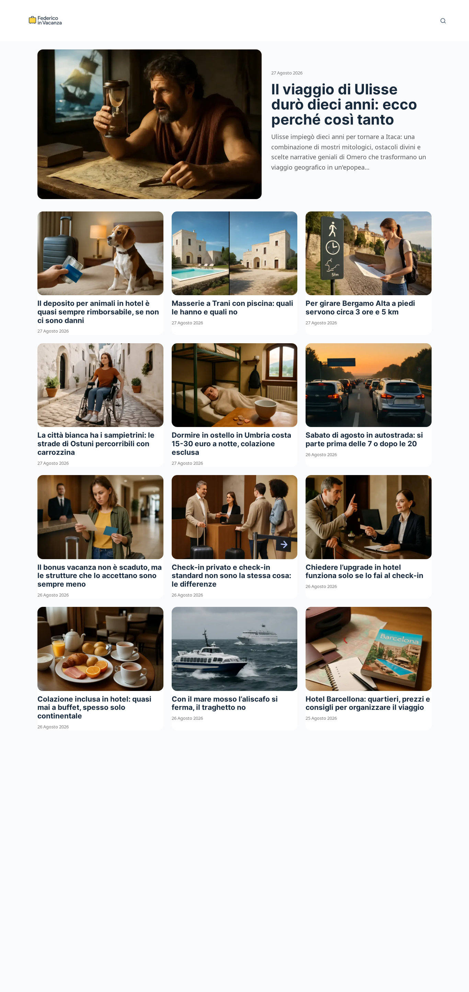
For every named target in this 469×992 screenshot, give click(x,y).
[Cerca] (443, 20)
